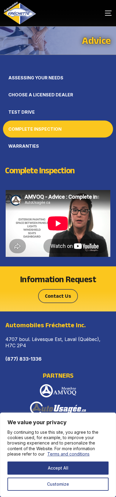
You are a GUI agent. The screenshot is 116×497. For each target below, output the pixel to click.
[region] (58, 455)
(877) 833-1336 (23, 359)
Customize (58, 484)
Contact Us (58, 296)
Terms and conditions (68, 453)
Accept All (58, 467)
